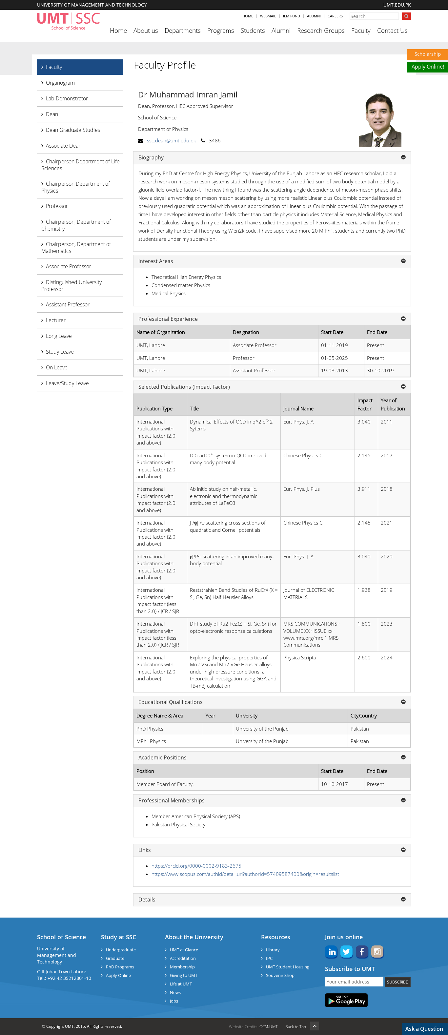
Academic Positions (162, 758)
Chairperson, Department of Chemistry (76, 225)
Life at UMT (181, 984)
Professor (57, 206)
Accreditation (183, 958)
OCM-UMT (268, 1026)
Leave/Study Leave (67, 383)
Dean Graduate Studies (73, 130)
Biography (151, 158)
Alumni (314, 15)
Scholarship (428, 54)
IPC (269, 958)
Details (146, 900)
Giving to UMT (183, 975)
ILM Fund (291, 15)
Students (253, 30)
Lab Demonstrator (67, 98)
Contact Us (392, 30)
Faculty (361, 30)
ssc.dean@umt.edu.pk (171, 140)
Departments (183, 30)
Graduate (115, 958)
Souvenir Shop (280, 975)
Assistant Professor (68, 304)
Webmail (268, 15)
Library (273, 950)
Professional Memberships (171, 801)
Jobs (174, 1001)
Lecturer (56, 320)
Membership (182, 967)
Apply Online (118, 975)
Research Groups (321, 30)
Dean (52, 114)
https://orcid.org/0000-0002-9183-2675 (196, 865)
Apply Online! (428, 66)
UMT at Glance (184, 950)
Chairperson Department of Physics (75, 187)
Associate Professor (68, 266)
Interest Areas (155, 261)
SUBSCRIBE (397, 982)
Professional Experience (168, 319)
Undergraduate (121, 950)
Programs (220, 30)
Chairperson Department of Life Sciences (80, 165)
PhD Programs (120, 967)
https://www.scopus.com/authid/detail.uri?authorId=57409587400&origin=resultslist (245, 874)
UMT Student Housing (287, 967)
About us (145, 30)
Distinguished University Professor (71, 286)
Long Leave (59, 336)
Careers (335, 15)
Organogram (60, 82)
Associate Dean (63, 145)
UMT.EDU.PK (397, 5)
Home (247, 15)
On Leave (57, 367)
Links (144, 850)
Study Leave (60, 351)
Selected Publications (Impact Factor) (184, 387)
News (175, 992)
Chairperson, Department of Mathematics (76, 247)
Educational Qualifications (170, 702)
